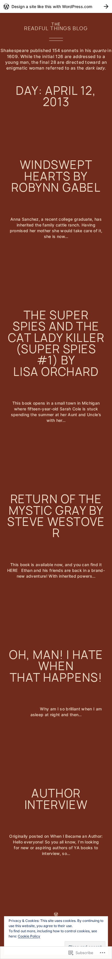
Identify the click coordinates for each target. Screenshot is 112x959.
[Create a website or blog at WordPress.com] (56, 914)
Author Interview (56, 799)
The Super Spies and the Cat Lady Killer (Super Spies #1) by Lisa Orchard (56, 343)
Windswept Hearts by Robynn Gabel (56, 176)
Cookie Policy (29, 936)
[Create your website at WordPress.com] (56, 6)
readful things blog (56, 28)
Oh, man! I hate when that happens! (56, 666)
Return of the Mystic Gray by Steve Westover (56, 516)
